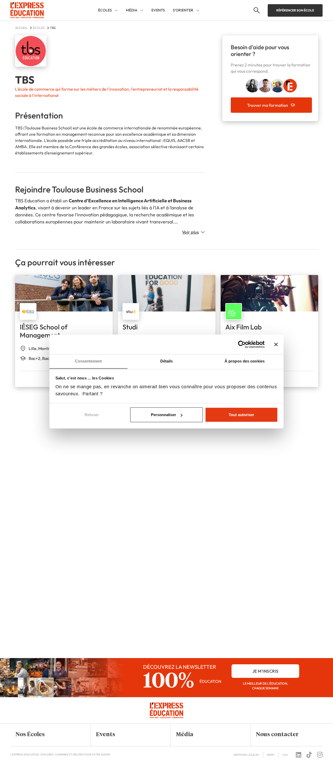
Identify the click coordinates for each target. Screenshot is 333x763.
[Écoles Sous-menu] (116, 10)
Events (158, 10)
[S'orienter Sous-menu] (198, 10)
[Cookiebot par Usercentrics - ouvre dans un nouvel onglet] (242, 344)
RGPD (270, 754)
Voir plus (190, 232)
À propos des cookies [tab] (245, 361)
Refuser (92, 414)
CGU (285, 754)
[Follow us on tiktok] (309, 755)
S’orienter (183, 10)
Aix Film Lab (243, 327)
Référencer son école (295, 10)
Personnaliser (163, 414)
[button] (47, 734)
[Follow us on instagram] (320, 755)
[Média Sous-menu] (142, 10)
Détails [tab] (166, 361)
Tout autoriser (241, 414)
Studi (130, 327)
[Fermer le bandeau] (276, 344)
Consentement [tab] (88, 361)
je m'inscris (265, 671)
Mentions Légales (246, 754)
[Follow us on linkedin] (298, 755)
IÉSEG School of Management (43, 331)
